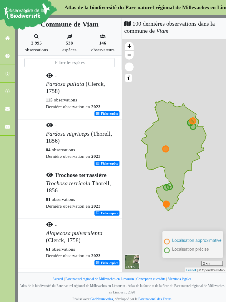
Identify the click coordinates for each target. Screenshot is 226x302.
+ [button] (129, 46)
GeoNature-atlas (101, 299)
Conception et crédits (150, 279)
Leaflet (191, 269)
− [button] (129, 55)
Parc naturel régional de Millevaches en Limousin (99, 279)
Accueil (57, 279)
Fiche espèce (109, 113)
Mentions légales (179, 279)
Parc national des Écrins (155, 299)
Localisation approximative (197, 240)
